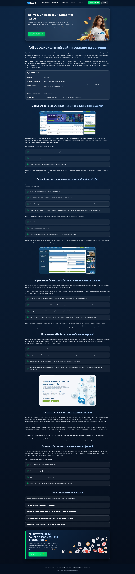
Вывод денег (65, 2)
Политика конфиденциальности (63, 567)
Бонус (73, 2)
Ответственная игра (49, 567)
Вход (105, 2)
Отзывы (80, 2)
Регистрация (94, 2)
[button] (131, 568)
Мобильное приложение (50, 2)
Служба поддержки (78, 567)
